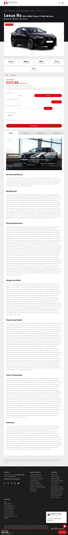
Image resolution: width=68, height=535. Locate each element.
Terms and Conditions (35, 482)
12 (56, 102)
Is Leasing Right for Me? (36, 474)
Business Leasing (55, 476)
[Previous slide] (7, 39)
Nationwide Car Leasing (57, 487)
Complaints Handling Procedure (37, 487)
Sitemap (6, 518)
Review (11, 133)
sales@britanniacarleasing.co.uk (12, 479)
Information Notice (34, 480)
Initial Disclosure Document (36, 478)
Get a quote (34, 126)
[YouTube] (18, 483)
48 (48, 108)
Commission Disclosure (35, 476)
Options (25, 133)
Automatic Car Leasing (56, 493)
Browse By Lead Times (56, 495)
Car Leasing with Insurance (10, 516)
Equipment (41, 133)
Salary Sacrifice (8, 503)
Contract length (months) (14, 105)
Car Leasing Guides (8, 508)
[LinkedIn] (15, 483)
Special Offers (54, 474)
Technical (56, 133)
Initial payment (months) (14, 99)
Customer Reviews (8, 510)
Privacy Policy (33, 489)
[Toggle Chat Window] (65, 526)
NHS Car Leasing (55, 497)
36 (38, 108)
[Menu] (62, 3)
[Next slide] (60, 39)
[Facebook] (4, 483)
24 (29, 108)
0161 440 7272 (20, 475)
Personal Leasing (55, 478)
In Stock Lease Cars (55, 482)
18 (19, 108)
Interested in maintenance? (14, 120)
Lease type (10, 92)
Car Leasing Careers (9, 514)
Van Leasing (54, 485)
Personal (48, 95)
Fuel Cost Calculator (9, 512)
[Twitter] (8, 483)
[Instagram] (11, 483)
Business (20, 95)
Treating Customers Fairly (36, 485)
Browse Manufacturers (56, 491)
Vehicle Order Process (9, 505)
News (5, 501)
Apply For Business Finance (57, 489)
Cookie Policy (33, 491)
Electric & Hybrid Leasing (57, 480)
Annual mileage (11, 112)
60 (57, 108)
